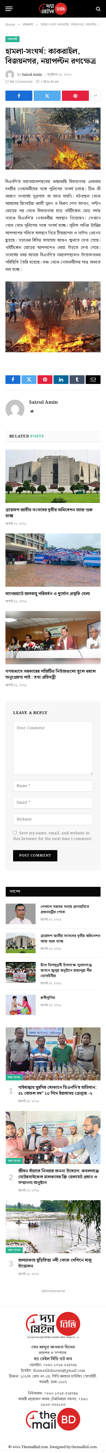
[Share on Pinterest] (75, 96)
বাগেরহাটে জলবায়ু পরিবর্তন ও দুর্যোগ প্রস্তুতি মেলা (47, 594)
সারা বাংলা (14, 1077)
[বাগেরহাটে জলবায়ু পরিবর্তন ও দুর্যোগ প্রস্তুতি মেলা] (53, 560)
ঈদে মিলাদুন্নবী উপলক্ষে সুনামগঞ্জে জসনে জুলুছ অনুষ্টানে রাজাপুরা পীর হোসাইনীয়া (66, 970)
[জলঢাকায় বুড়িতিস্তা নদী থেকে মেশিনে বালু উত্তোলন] (53, 1226)
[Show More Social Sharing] (95, 96)
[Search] (98, 9)
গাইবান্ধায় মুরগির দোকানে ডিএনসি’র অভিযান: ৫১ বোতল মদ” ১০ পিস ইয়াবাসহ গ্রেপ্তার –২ (57, 1090)
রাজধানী (12, 39)
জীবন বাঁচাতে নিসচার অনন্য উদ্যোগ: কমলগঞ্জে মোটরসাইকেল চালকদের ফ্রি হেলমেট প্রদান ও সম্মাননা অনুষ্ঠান (58, 1177)
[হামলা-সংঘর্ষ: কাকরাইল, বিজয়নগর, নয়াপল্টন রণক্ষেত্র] (53, 139)
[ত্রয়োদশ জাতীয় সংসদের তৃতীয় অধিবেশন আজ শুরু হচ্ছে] (53, 476)
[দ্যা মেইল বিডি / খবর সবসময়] (53, 9)
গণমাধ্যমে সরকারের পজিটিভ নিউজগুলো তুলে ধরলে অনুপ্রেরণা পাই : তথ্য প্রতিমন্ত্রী (50, 674)
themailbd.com (84, 1447)
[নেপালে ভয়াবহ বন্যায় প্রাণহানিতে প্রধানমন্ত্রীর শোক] (21, 914)
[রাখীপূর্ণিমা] (21, 1005)
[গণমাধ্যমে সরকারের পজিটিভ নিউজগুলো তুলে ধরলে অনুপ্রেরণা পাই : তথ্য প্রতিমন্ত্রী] (53, 637)
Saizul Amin (32, 74)
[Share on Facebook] (18, 96)
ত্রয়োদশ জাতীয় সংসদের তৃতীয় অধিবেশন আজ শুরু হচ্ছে (49, 513)
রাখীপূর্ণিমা (47, 998)
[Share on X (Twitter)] (47, 96)
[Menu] (9, 9)
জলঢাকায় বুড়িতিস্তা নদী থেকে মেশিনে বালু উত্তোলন (55, 1263)
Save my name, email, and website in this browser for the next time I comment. (52, 836)
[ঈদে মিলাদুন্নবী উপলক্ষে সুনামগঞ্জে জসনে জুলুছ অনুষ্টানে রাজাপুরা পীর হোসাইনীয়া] (21, 972)
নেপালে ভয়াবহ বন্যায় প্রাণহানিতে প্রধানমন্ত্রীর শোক (64, 909)
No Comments (21, 81)
